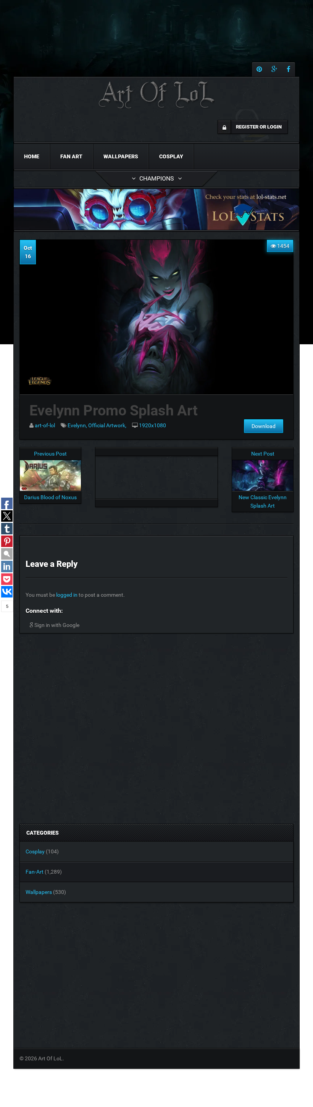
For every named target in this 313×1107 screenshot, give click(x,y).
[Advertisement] (156, 475)
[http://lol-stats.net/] (156, 209)
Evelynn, (78, 425)
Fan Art (71, 156)
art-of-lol (45, 425)
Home (31, 156)
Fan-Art (35, 872)
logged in (66, 595)
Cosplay (171, 156)
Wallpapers (120, 156)
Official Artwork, (107, 425)
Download (264, 426)
